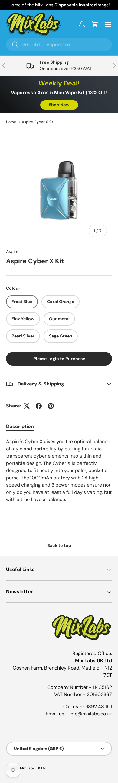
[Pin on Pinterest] (51, 406)
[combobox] (59, 44)
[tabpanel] (59, 476)
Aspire (12, 251)
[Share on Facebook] (39, 406)
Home (11, 122)
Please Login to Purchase (59, 358)
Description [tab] (20, 426)
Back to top (59, 545)
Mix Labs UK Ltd (33, 768)
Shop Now (59, 104)
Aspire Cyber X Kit (37, 122)
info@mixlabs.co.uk (90, 714)
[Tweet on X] (27, 406)
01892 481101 (97, 706)
